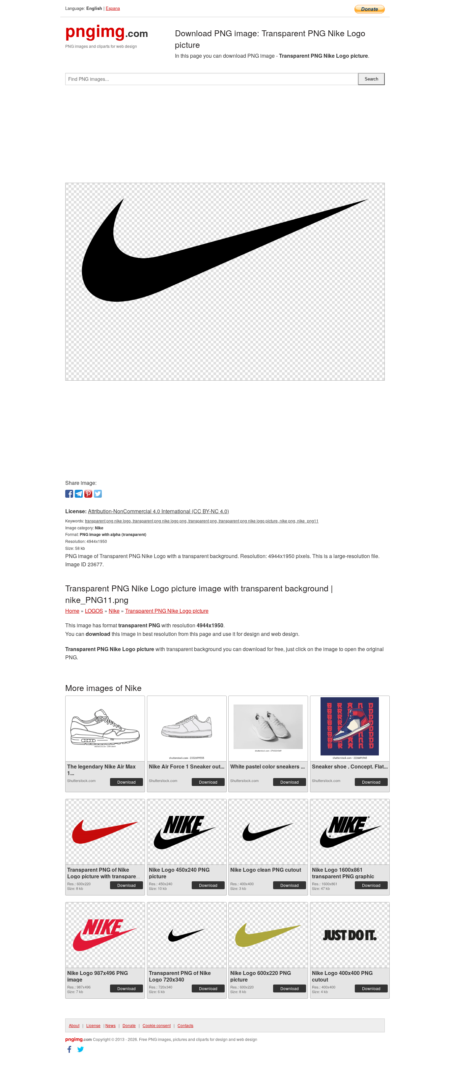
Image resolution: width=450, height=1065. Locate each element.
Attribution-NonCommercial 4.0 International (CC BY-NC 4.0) (158, 511)
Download (126, 782)
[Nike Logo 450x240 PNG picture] (187, 831)
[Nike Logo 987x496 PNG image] (105, 935)
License (93, 1025)
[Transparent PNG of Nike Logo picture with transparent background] (105, 832)
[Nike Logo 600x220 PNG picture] (268, 935)
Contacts (185, 1025)
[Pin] (88, 494)
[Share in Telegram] (79, 494)
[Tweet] (98, 494)
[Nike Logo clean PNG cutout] (268, 831)
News (110, 1025)
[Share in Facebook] (69, 494)
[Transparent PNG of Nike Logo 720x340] (187, 935)
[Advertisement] (225, 136)
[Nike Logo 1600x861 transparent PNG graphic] (350, 831)
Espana (113, 8)
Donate (129, 1025)
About (74, 1025)
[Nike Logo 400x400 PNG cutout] (350, 935)
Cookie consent (157, 1025)
